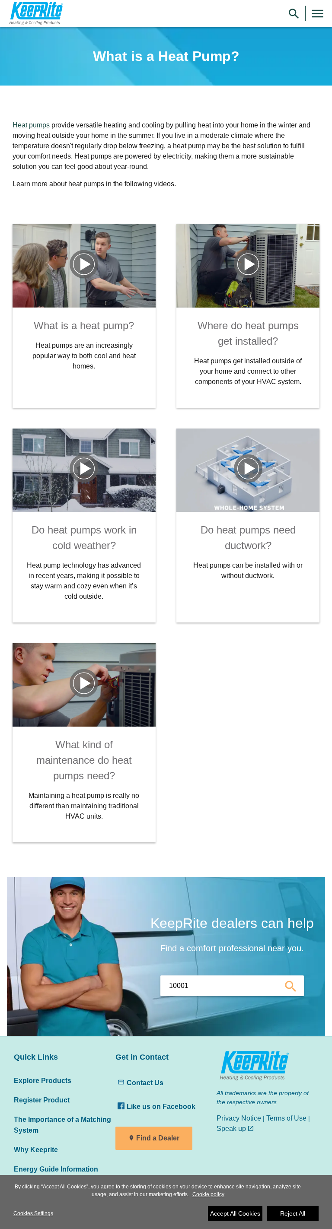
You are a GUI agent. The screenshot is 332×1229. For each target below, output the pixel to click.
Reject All (292, 1213)
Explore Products (42, 1080)
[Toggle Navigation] (317, 13)
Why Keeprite (36, 1149)
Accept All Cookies (235, 1213)
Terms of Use (286, 1118)
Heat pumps (31, 125)
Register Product (42, 1100)
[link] (35, 13)
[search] (291, 985)
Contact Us (145, 1082)
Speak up (231, 1128)
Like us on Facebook (161, 1106)
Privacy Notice (239, 1118)
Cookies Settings (33, 1213)
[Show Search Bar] (294, 13)
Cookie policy (208, 1194)
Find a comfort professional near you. (232, 948)
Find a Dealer (157, 1138)
